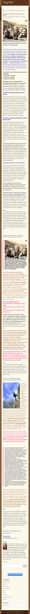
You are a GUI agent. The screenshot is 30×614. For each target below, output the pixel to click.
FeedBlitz (15, 538)
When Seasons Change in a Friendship (13, 235)
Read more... (6, 561)
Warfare (4, 599)
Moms (4, 590)
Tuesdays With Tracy (7, 18)
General (4, 584)
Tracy (5, 16)
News (4, 592)
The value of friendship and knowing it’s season (13, 14)
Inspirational (18, 16)
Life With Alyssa (6, 588)
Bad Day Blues (11, 16)
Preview (4, 538)
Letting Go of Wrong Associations (12, 379)
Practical (23, 16)
